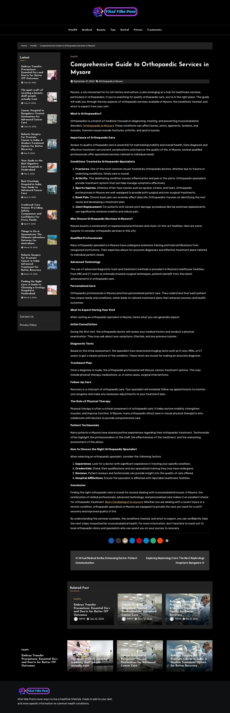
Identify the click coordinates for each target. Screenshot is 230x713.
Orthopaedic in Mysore (98, 125)
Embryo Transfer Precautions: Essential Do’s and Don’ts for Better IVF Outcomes (32, 72)
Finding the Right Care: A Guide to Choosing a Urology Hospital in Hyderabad (33, 287)
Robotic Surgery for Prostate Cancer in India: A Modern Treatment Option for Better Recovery (186, 608)
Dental (124, 30)
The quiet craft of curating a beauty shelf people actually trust (89, 662)
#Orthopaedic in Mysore (111, 81)
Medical (87, 30)
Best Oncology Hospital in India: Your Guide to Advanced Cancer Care (31, 187)
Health (72, 30)
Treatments (154, 30)
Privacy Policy (28, 325)
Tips (113, 30)
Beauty (101, 30)
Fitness (138, 30)
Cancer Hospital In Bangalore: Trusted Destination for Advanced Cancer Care (32, 116)
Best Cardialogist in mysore (124, 502)
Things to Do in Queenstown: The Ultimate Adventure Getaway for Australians (33, 237)
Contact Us (26, 316)
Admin (82, 618)
